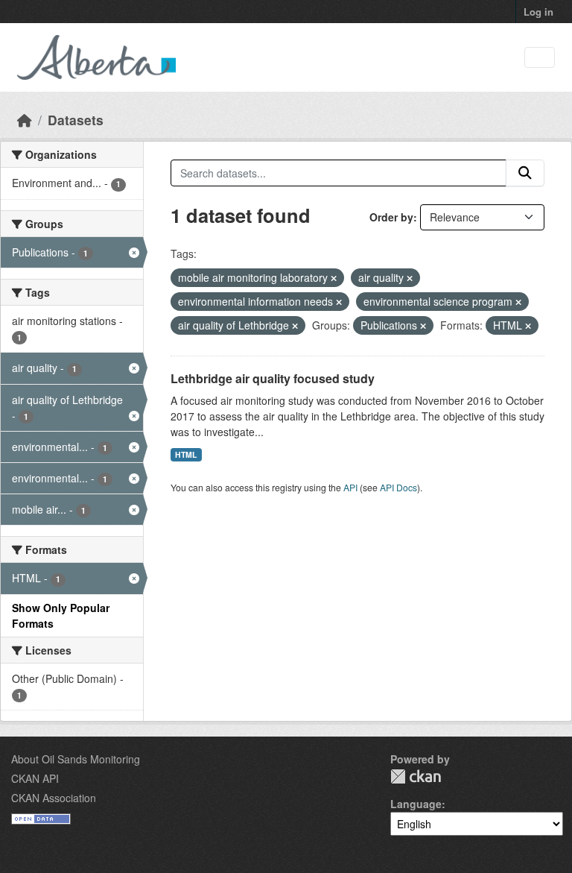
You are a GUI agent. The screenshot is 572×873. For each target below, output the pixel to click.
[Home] (24, 119)
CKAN (415, 776)
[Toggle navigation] (539, 58)
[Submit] (525, 173)
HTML (186, 454)
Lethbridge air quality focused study (273, 378)
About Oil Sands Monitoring (75, 758)
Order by (391, 216)
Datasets (76, 119)
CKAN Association (53, 797)
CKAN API (35, 778)
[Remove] (334, 278)
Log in (538, 11)
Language (416, 803)
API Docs (398, 487)
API (350, 487)
